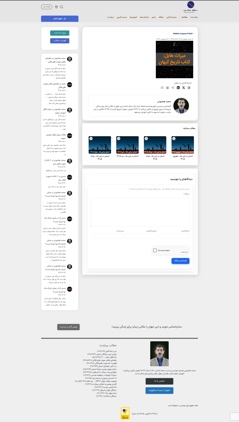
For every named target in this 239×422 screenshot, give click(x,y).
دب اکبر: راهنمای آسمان (107, 366)
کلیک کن (46, 6)
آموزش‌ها (133, 17)
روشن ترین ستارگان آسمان (106, 354)
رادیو (154, 17)
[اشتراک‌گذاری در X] (183, 87)
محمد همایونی (60, 58)
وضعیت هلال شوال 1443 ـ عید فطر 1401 (100, 381)
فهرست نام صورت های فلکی (106, 363)
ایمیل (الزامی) (151, 231)
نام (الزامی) (185, 231)
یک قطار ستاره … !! (109, 357)
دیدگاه (186, 194)
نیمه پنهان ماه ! (111, 393)
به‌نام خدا (194, 17)
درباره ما (111, 17)
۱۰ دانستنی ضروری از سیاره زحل (104, 378)
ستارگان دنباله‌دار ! (110, 396)
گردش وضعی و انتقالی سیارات (105, 384)
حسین (63, 176)
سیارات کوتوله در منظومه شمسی (104, 375)
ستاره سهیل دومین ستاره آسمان (104, 369)
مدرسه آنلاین (172, 17)
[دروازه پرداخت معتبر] (125, 419)
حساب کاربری (122, 17)
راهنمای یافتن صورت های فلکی (105, 360)
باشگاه (161, 17)
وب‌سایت (120, 231)
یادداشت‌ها (144, 17)
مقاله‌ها (184, 17)
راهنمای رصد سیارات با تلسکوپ (104, 372)
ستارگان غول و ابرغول (108, 390)
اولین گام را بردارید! (68, 327)
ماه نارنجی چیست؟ (109, 387)
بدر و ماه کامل (111, 351)
